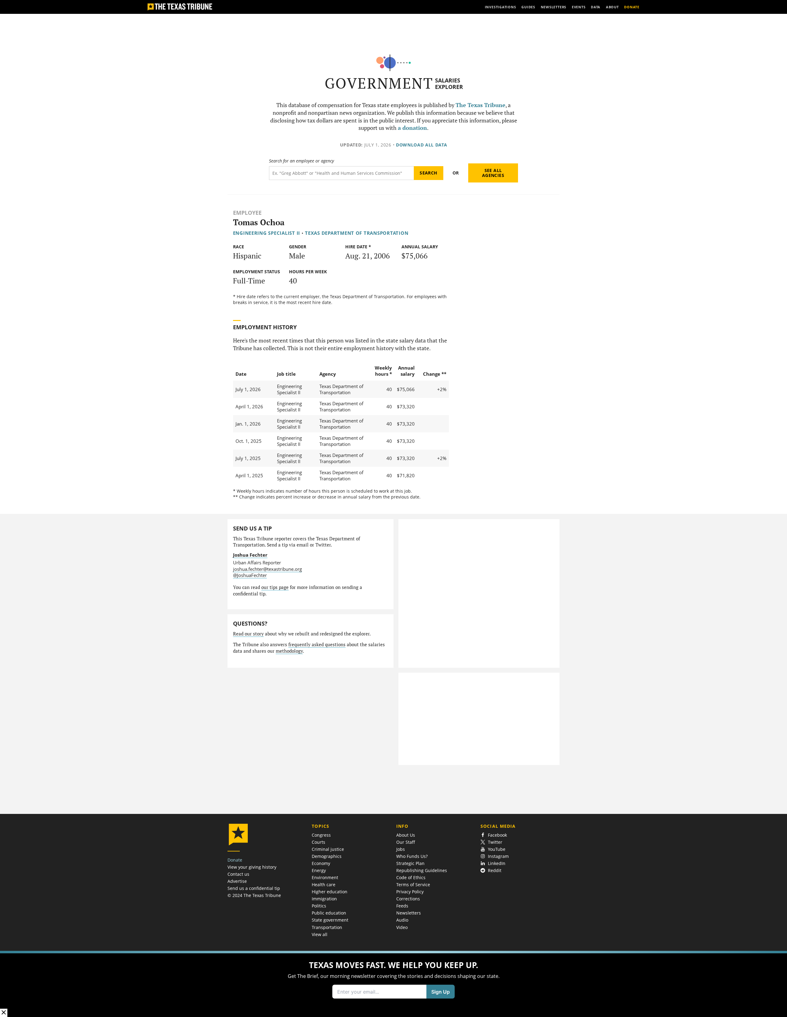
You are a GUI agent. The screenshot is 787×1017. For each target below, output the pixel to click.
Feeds (402, 906)
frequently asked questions (317, 644)
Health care (323, 884)
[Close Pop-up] (3, 1013)
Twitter (495, 842)
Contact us (238, 874)
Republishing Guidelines (421, 870)
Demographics (327, 856)
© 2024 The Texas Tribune (254, 895)
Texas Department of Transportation (356, 233)
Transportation (327, 927)
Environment (325, 877)
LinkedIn (496, 863)
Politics (319, 906)
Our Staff (405, 842)
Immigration (324, 899)
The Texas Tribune (480, 105)
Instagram (498, 856)
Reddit (494, 870)
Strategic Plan (410, 863)
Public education (329, 913)
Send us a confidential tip (253, 888)
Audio (402, 920)
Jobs (400, 849)
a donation (412, 127)
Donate (234, 860)
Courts (318, 842)
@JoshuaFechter (250, 575)
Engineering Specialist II (266, 233)
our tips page (275, 587)
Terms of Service (413, 884)
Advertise (237, 881)
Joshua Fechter (250, 555)
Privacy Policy (410, 892)
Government (379, 83)
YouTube (496, 849)
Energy (319, 870)
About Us (405, 835)
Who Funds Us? (412, 856)
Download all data (421, 145)
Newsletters (408, 913)
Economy (321, 863)
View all (319, 934)
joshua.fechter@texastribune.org (267, 569)
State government (330, 920)
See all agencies (493, 172)
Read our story (248, 634)
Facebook (497, 835)
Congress (321, 835)
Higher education (329, 892)
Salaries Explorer (449, 83)
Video (402, 927)
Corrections (408, 899)
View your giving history (251, 867)
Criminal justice (328, 849)
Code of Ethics (410, 877)
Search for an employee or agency (301, 160)
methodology (289, 651)
